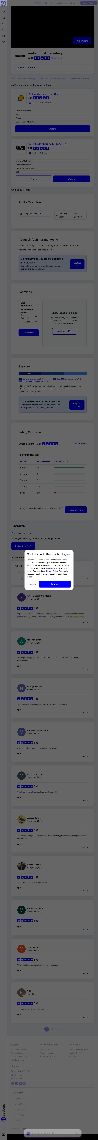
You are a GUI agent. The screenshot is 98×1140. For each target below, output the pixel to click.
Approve (55, 584)
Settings (32, 584)
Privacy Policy (52, 571)
